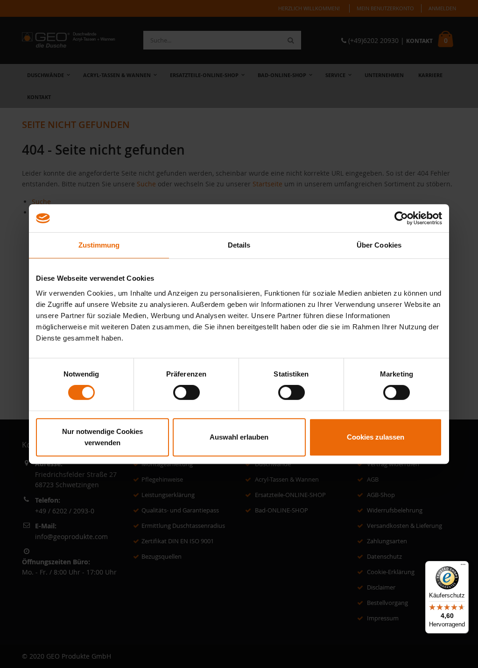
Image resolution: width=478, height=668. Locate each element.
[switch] (186, 392)
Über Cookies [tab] (379, 245)
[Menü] (463, 566)
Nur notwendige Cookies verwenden (102, 437)
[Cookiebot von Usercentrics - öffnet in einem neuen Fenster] (401, 218)
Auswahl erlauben (239, 437)
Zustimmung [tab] (99, 245)
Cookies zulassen (375, 437)
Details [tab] (239, 245)
